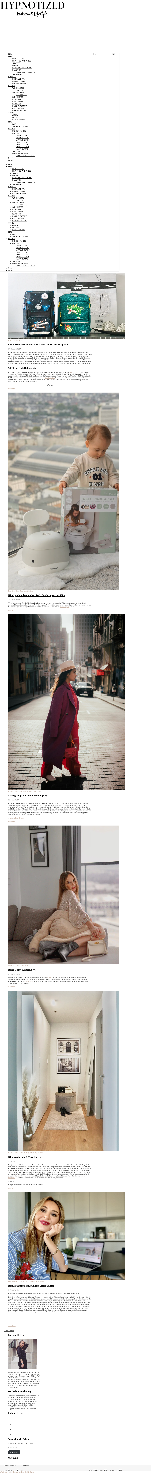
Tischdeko (20, 90)
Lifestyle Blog (17, 340)
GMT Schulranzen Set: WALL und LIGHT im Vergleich (38, 344)
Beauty (11, 56)
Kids (10, 122)
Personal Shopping (20, 153)
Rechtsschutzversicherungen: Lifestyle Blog (31, 1285)
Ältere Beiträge (9, 1331)
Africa (15, 115)
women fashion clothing (16, 818)
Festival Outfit (22, 144)
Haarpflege (17, 70)
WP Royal (19, 1470)
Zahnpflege (17, 74)
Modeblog (22, 791)
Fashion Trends (19, 131)
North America (18, 119)
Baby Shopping (13, 591)
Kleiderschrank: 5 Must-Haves (24, 1157)
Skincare (16, 63)
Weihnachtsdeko (19, 110)
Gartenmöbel (18, 108)
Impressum (26, 1465)
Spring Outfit (22, 135)
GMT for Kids (74, 372)
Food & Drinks (18, 81)
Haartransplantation (25, 72)
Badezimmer (17, 101)
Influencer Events (20, 83)
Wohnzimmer (18, 88)
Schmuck (16, 151)
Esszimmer (16, 99)
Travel (11, 113)
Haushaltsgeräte (20, 106)
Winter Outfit (22, 142)
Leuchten (16, 104)
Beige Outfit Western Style (22, 969)
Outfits (15, 133)
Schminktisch (18, 97)
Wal (47, 603)
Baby (14, 124)
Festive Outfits (22, 147)
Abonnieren (14, 1452)
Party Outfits (22, 149)
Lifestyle (12, 77)
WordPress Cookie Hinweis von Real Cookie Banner (17, 1472)
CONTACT (11, 160)
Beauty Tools (18, 58)
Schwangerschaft (20, 126)
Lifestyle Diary (18, 79)
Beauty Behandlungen (22, 61)
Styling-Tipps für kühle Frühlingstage (28, 795)
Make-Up (16, 65)
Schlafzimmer (18, 92)
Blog (10, 54)
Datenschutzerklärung (10, 1465)
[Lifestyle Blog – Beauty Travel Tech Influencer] (32, 18)
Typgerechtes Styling (25, 156)
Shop (10, 158)
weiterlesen (12, 388)
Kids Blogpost (64, 607)
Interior (11, 86)
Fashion (11, 129)
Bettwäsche (21, 95)
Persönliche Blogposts (37, 1281)
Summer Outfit (22, 138)
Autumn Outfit (22, 140)
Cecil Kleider (28, 981)
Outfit (49, 978)
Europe (15, 117)
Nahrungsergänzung (22, 68)
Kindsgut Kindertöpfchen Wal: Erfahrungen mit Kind (36, 595)
